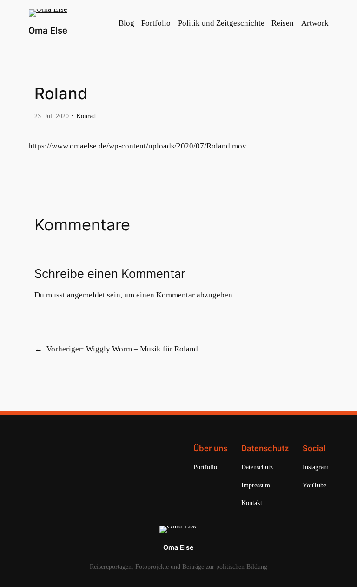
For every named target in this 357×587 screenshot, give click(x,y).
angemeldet (86, 294)
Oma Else (47, 30)
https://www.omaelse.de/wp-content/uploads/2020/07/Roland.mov (137, 146)
